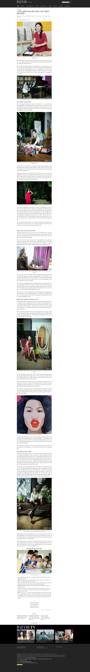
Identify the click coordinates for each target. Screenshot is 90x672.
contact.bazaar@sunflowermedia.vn (25, 661)
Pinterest (49, 19)
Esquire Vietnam (59, 646)
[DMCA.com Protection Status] (20, 664)
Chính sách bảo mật (40, 646)
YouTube (31, 2)
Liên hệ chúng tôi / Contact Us (42, 647)
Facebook (27, 2)
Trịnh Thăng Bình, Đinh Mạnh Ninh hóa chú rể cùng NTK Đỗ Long (22, 617)
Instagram (29, 2)
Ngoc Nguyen (22, 19)
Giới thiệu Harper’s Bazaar (21, 646)
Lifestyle (19, 9)
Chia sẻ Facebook (51, 19)
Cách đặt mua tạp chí (21, 647)
